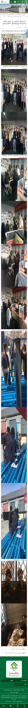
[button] (15, 11)
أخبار (18, 14)
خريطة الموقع (20, 701)
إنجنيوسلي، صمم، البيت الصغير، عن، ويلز (13, 652)
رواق (19, 690)
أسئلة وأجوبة (6, 690)
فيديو (11, 690)
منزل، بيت (22, 14)
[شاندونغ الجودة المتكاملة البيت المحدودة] (4, 2)
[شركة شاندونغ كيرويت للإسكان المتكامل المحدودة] (14, 669)
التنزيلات (15, 690)
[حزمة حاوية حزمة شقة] (14, 8)
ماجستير (14, 701)
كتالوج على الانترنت (14, 692)
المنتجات (22, 690)
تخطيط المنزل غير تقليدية (16, 649)
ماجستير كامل (8, 701)
